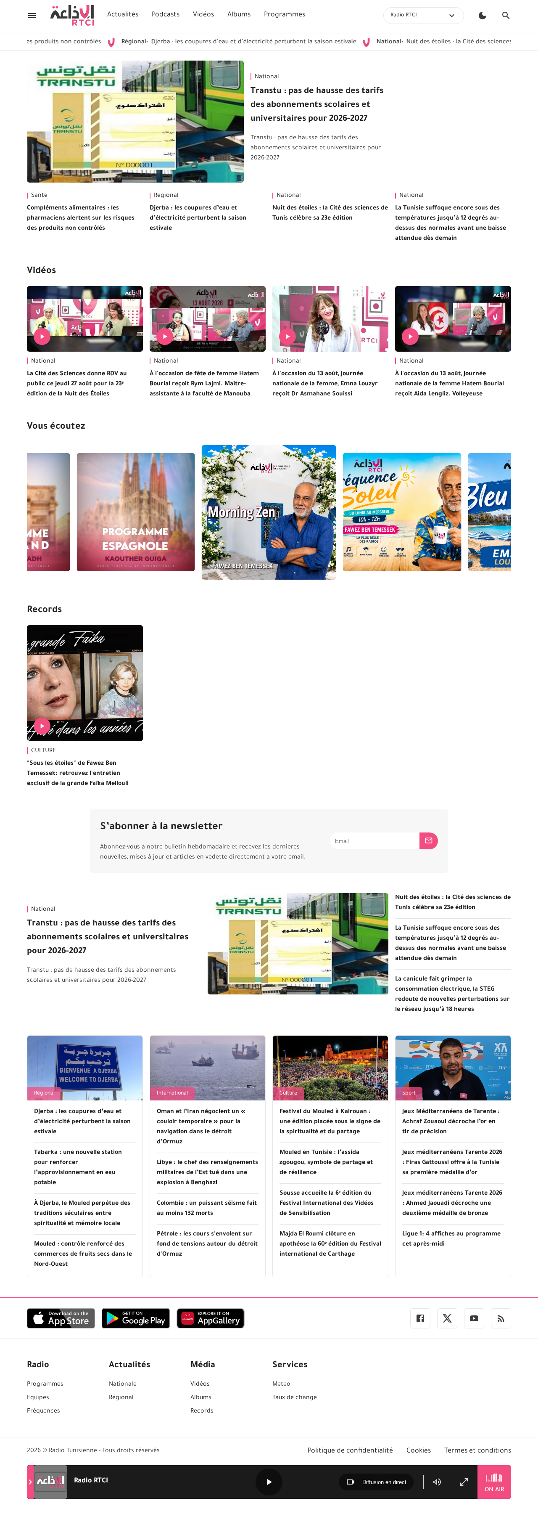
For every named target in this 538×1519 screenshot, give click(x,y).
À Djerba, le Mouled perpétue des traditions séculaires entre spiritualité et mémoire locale (82, 1214)
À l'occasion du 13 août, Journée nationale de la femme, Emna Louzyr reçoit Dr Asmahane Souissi (325, 384)
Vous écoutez (56, 427)
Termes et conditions (477, 1451)
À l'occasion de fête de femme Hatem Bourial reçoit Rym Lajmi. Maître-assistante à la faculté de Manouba (204, 384)
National (267, 77)
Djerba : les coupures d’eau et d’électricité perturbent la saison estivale (191, 42)
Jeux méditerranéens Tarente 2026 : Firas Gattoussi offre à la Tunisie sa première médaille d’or (452, 1163)
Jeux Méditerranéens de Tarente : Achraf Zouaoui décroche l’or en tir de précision (451, 1122)
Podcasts (165, 15)
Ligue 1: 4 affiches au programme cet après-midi (451, 1239)
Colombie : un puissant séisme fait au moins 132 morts (207, 1209)
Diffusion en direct (384, 1482)
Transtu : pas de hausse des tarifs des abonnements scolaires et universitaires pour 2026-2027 (317, 105)
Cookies (418, 1451)
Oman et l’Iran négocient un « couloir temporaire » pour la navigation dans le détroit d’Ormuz (201, 1127)
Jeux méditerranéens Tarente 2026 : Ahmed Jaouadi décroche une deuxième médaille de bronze (452, 1203)
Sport (409, 1094)
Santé (39, 196)
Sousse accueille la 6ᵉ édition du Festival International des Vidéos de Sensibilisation (327, 1203)
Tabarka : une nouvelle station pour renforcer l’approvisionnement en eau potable (78, 1168)
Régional (166, 196)
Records (44, 611)
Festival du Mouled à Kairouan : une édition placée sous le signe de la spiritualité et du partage (330, 1122)
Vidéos (203, 15)
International (172, 1094)
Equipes (38, 1398)
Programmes (284, 15)
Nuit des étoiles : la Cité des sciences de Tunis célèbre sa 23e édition (330, 213)
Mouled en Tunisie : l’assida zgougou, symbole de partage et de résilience (326, 1163)
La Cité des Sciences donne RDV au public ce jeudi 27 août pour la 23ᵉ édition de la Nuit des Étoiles (77, 384)
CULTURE (43, 751)
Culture (288, 1094)
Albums (239, 15)
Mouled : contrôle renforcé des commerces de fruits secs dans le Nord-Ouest (83, 1254)
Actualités (122, 15)
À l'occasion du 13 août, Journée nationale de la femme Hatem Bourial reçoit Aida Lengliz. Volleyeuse (449, 384)
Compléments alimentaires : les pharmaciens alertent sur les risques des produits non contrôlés (80, 218)
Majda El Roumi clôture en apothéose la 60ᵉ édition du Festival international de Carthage (330, 1244)
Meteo (281, 1384)
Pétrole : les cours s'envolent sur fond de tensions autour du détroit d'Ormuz (207, 1244)
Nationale (123, 1384)
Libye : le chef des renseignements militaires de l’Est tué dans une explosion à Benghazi (207, 1173)
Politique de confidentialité (350, 1451)
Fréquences (43, 1411)
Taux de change (294, 1398)
